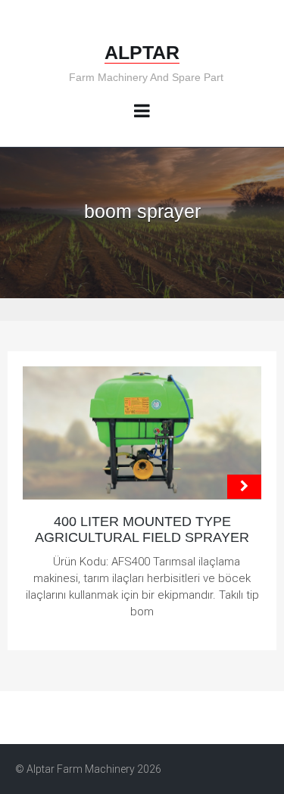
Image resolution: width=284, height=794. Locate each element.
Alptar (142, 52)
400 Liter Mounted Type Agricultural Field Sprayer (142, 529)
